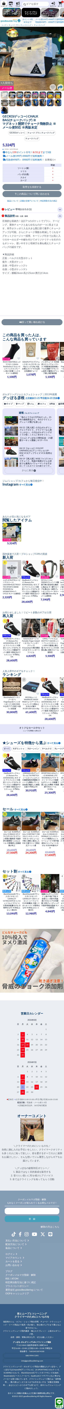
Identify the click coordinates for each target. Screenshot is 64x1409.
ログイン (53, 6)
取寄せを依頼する (32, 187)
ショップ (4, 6)
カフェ (43, 404)
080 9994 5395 (32, 1356)
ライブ (10, 404)
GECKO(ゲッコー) (16, 133)
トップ (4, 25)
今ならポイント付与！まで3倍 (28, 152)
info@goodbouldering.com (32, 1361)
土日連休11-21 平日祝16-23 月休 (41, 398)
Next (59, 58)
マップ (21, 404)
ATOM (14, 1279)
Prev (4, 58)
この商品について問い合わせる (33, 194)
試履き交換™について (29, 201)
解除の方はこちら (50, 1227)
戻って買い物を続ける (33, 322)
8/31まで (27, 20)
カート (60, 4)
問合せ (59, 1407)
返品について (12, 201)
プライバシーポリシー (17, 1286)
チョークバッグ (39, 25)
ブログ (18, 6)
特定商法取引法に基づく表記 (20, 1282)
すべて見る (24, 485)
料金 (53, 404)
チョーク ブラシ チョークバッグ (20, 25)
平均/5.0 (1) (18, 209)
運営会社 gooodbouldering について (24, 1290)
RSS (7, 1279)
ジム (10, 6)
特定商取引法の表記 (48, 201)
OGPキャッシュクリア (17, 1293)
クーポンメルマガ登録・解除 (20, 1275)
